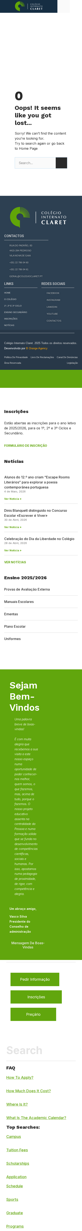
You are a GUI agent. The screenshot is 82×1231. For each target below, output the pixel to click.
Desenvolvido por (26, 348)
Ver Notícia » (12, 498)
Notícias (9, 325)
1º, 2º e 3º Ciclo (13, 306)
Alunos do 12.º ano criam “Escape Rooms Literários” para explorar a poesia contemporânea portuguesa (37, 482)
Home (7, 293)
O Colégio (10, 299)
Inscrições (10, 319)
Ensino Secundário (15, 312)
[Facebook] (5, 656)
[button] (76, 6)
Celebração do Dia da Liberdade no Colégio (39, 539)
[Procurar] (61, 162)
